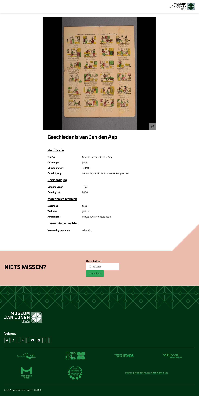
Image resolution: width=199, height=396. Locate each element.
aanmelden (95, 273)
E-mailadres (94, 261)
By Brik (37, 390)
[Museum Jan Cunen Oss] (182, 6)
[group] (99, 73)
